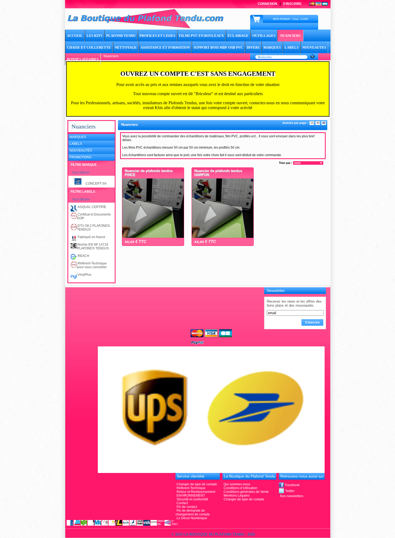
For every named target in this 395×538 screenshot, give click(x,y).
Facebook (292, 485)
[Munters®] (98, 522)
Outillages (263, 36)
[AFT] (133, 522)
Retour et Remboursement (196, 492)
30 (317, 122)
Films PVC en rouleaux (201, 36)
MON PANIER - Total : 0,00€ (290, 18)
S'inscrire (292, 4)
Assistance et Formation (165, 47)
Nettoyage (126, 47)
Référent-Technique (191, 488)
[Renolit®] (91, 522)
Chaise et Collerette (89, 47)
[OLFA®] (119, 522)
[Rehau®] (105, 522)
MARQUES (272, 47)
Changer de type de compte (244, 499)
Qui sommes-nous (237, 484)
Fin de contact (187, 507)
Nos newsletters (291, 496)
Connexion (267, 4)
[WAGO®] (84, 522)
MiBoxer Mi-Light (160, 522)
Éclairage (238, 36)
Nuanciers (290, 36)
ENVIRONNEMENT (191, 495)
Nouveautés (81, 150)
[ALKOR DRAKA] (126, 522)
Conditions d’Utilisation (240, 488)
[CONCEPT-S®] (70, 522)
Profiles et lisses (157, 36)
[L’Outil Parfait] (140, 522)
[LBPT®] (167, 522)
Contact (182, 503)
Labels (76, 144)
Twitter (290, 491)
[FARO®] (112, 522)
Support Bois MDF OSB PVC (218, 47)
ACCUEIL (75, 36)
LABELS (292, 47)
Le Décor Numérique (192, 518)
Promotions (80, 157)
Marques (78, 137)
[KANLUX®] (146, 522)
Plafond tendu (121, 36)
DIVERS (253, 47)
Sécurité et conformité (192, 499)
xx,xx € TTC (135, 241)
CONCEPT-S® (96, 183)
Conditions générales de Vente (246, 492)
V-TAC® (174, 522)
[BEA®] (77, 522)
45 (323, 122)
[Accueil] (145, 27)
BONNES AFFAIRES (83, 59)
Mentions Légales (237, 495)
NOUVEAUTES (314, 47)
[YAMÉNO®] (153, 522)
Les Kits (94, 36)
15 (312, 122)
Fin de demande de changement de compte (192, 512)
